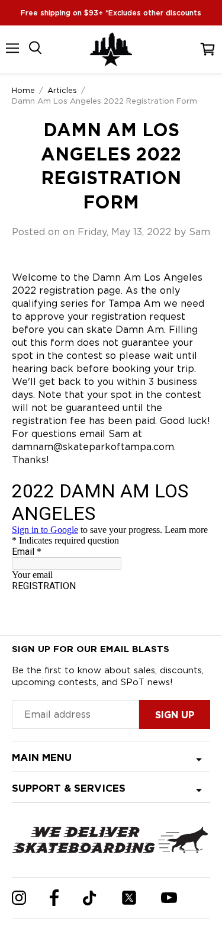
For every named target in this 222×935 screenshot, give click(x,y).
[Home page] (111, 49)
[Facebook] (54, 897)
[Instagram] (19, 898)
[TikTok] (89, 898)
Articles (62, 90)
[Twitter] (129, 897)
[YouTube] (169, 897)
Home (23, 90)
